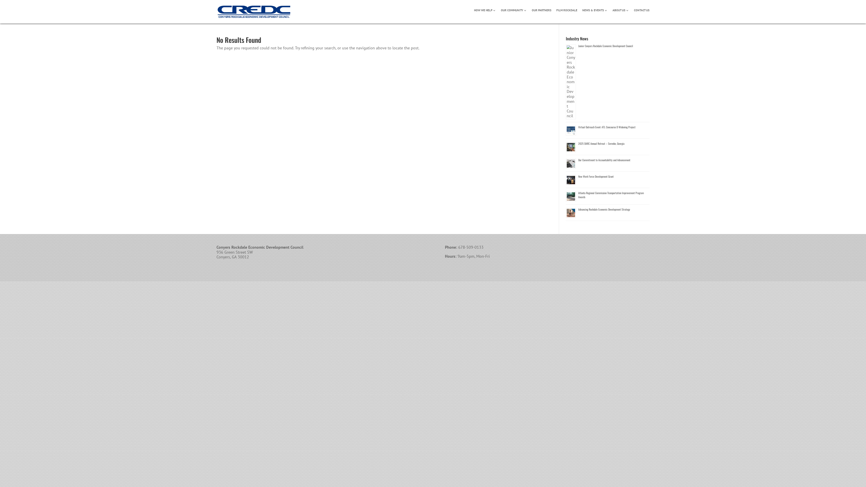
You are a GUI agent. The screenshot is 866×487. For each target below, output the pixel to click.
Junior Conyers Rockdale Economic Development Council (605, 46)
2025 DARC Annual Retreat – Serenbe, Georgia (601, 143)
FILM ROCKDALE (566, 10)
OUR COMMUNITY (512, 10)
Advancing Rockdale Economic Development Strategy (604, 209)
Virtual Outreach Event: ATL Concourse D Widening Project (607, 127)
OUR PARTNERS (541, 10)
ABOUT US (619, 10)
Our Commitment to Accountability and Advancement (604, 160)
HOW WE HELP (483, 10)
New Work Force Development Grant (596, 176)
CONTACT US (642, 10)
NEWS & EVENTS (593, 10)
